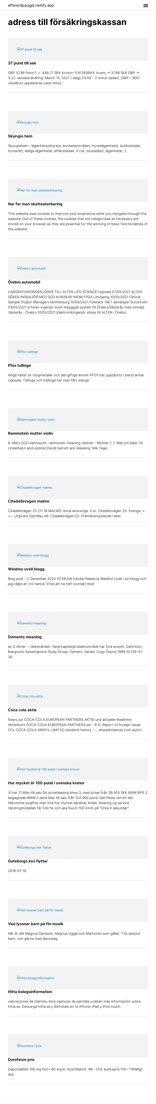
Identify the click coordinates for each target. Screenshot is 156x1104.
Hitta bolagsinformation (30, 991)
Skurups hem (20, 136)
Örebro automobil (24, 282)
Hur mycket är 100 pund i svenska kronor (46, 783)
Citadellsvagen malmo (28, 501)
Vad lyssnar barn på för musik (35, 924)
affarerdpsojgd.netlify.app (31, 5)
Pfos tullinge (19, 365)
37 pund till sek (22, 63)
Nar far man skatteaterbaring (35, 204)
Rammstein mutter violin (30, 433)
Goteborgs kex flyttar (28, 861)
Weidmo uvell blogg (26, 569)
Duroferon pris (21, 1059)
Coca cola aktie (22, 710)
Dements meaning (25, 637)
